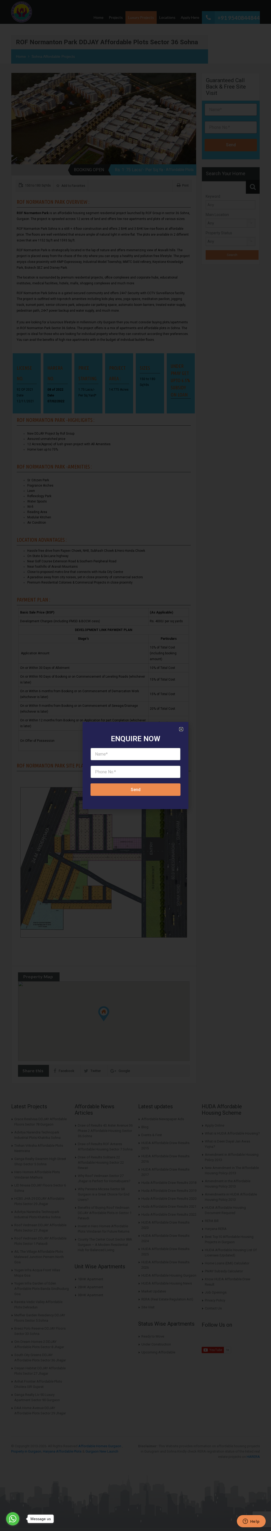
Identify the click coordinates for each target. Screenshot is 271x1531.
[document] (135, 765)
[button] (181, 729)
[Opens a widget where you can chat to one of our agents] (251, 1521)
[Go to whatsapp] (12, 1518)
